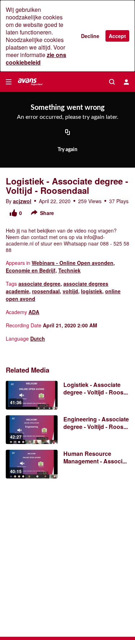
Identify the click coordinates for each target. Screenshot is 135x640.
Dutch (37, 338)
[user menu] (126, 82)
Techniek (69, 270)
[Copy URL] (67, 132)
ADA (33, 312)
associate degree (39, 283)
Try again (67, 149)
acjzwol (22, 201)
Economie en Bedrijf (30, 270)
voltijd (70, 291)
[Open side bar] (8, 82)
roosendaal (46, 291)
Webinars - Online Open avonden (72, 262)
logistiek (91, 291)
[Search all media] (112, 82)
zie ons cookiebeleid (36, 58)
